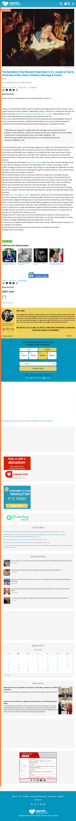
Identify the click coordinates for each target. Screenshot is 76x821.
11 (67, 660)
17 (57, 664)
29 (38, 671)
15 (38, 664)
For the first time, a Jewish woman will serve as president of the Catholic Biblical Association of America (41, 560)
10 (57, 660)
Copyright (60, 796)
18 (67, 664)
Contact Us (38, 800)
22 (38, 667)
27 (18, 671)
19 (8, 667)
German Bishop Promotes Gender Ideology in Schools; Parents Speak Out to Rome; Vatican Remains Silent (40, 589)
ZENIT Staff (22, 87)
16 (48, 664)
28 (28, 671)
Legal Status (52, 796)
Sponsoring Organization (38, 796)
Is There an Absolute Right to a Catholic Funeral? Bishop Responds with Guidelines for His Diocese (39, 598)
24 (57, 667)
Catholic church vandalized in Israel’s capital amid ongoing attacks (23, 542)
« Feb (5, 675)
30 (48, 671)
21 (28, 667)
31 (57, 671)
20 (18, 667)
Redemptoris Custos (34, 162)
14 (28, 664)
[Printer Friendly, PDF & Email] (7, 241)
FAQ (20, 796)
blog (49, 98)
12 (8, 664)
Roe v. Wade (13, 195)
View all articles (7, 303)
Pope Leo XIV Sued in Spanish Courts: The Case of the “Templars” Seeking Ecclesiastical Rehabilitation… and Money (41, 580)
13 (18, 664)
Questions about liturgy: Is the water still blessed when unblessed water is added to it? (36, 570)
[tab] (29, 755)
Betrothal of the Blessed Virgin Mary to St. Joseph (33, 114)
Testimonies (5, 10)
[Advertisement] (38, 406)
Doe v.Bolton (25, 195)
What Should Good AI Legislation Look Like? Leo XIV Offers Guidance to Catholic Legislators (30, 531)
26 (8, 671)
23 (48, 667)
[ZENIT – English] (21, 3)
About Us (15, 796)
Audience (26, 796)
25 (67, 667)
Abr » (9, 675)
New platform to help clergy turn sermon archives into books (21, 539)
